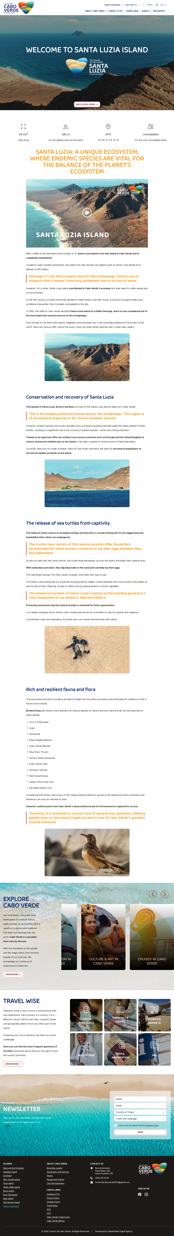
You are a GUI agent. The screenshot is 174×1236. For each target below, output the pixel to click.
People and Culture (55, 1179)
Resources (159, 11)
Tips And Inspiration (55, 1183)
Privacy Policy (152, 1125)
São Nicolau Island (11, 1202)
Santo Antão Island (11, 1187)
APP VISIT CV (131, 5)
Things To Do (115, 11)
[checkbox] (115, 1125)
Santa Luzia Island (11, 1206)
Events (146, 11)
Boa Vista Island (10, 1195)
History (50, 1176)
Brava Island (8, 1191)
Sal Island (7, 1176)
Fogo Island (8, 1183)
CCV (49, 1213)
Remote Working (112, 5)
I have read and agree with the (138, 1125)
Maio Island (8, 1198)
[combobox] (140, 1112)
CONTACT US (96, 1164)
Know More (12, 974)
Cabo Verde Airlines (56, 1221)
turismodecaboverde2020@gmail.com (112, 1182)
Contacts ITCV (53, 1194)
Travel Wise (132, 11)
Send (140, 1132)
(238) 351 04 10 (102, 1178)
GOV (49, 1209)
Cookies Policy (53, 1202)
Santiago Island (10, 1172)
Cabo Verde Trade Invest (58, 1217)
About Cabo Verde (95, 11)
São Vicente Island (11, 1179)
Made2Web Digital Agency (121, 1231)
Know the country (55, 1168)
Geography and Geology (58, 1172)
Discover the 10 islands (13, 1168)
